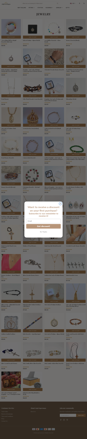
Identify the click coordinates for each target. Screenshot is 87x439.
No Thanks (43, 232)
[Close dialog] (60, 203)
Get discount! (43, 226)
